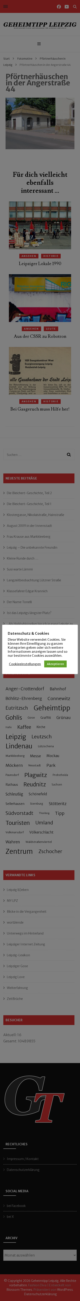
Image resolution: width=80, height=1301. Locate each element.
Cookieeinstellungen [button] (25, 664)
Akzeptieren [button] (55, 664)
